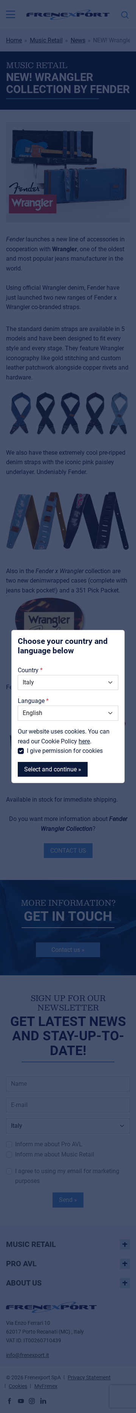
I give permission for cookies (65, 750)
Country (28, 670)
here (84, 741)
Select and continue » (52, 769)
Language (31, 700)
